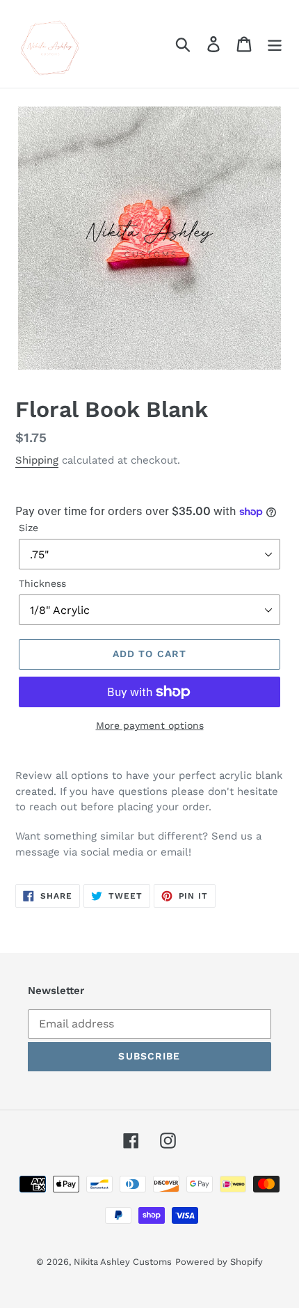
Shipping (36, 460)
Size (28, 527)
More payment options (150, 725)
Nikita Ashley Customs (123, 1261)
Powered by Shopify (219, 1261)
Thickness (42, 583)
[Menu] (274, 44)
